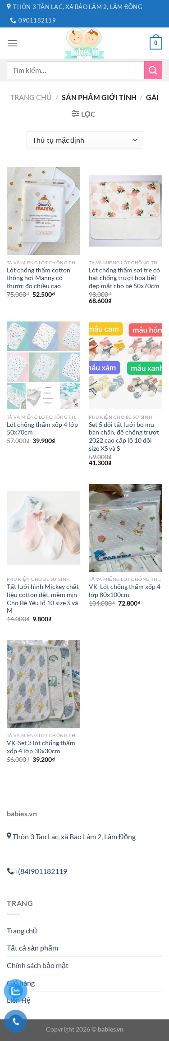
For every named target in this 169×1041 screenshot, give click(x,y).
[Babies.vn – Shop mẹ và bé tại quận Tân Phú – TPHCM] (85, 43)
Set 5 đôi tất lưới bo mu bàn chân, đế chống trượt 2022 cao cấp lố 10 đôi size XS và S (124, 436)
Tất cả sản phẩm (32, 947)
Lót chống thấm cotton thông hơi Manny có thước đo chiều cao (38, 278)
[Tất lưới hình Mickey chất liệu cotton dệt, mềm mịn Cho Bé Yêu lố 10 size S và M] (43, 528)
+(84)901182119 (40, 871)
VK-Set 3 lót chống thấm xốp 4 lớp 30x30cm (41, 747)
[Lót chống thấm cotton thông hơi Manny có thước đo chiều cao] (43, 211)
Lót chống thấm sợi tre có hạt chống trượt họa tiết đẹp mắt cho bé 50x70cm (124, 278)
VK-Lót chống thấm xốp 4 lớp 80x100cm (124, 590)
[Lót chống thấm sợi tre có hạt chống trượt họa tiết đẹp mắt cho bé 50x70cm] (125, 211)
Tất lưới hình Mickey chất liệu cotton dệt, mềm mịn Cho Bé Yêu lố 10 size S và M (43, 598)
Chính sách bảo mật (38, 965)
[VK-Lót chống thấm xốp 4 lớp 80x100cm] (125, 528)
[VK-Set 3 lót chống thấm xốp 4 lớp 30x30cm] (43, 684)
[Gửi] (153, 70)
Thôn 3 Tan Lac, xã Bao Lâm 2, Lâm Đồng (73, 836)
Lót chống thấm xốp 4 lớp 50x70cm (42, 428)
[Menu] (12, 43)
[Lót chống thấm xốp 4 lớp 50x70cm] (43, 365)
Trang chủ (31, 97)
